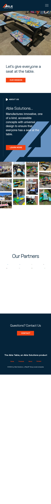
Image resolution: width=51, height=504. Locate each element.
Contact (38, 361)
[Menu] (46, 5)
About (30, 361)
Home (12, 361)
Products (21, 361)
